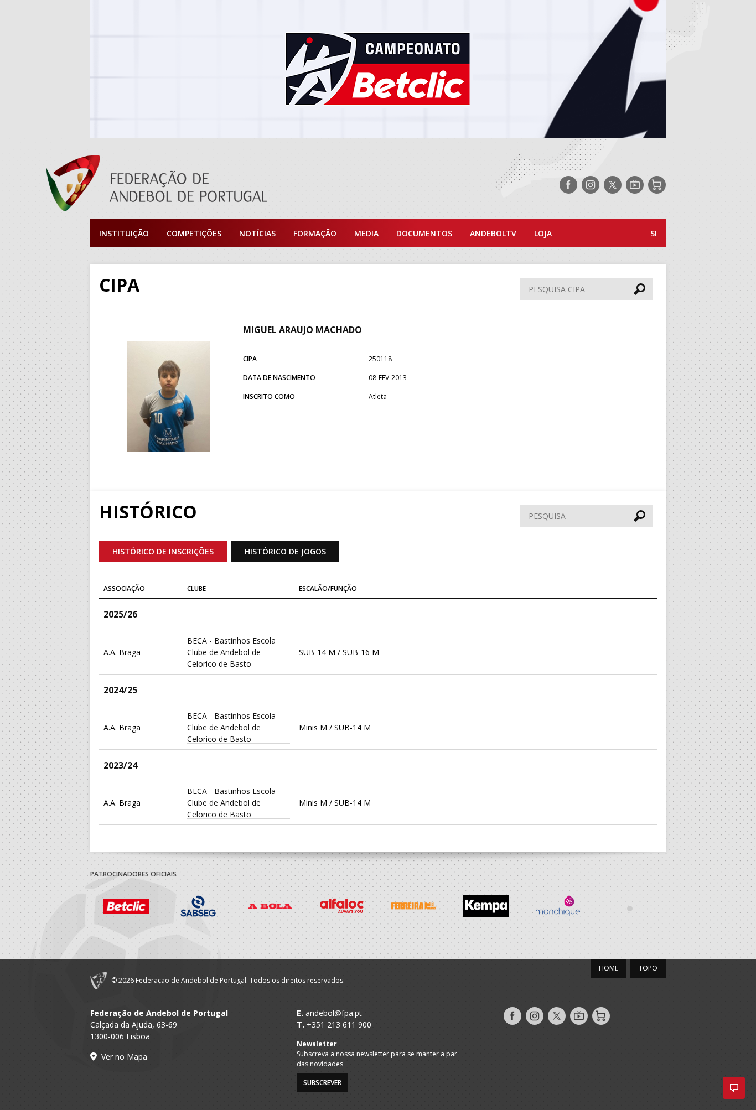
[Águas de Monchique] (557, 908)
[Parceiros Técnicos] (629, 908)
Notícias (257, 233)
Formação (314, 233)
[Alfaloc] (342, 908)
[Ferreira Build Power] (414, 908)
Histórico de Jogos (285, 551)
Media (366, 233)
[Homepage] (201, 185)
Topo (648, 968)
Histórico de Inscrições (163, 551)
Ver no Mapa (124, 1056)
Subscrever (322, 1082)
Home (608, 968)
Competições (194, 233)
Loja (543, 233)
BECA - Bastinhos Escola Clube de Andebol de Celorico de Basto (231, 652)
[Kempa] (485, 908)
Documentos (424, 233)
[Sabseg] (198, 908)
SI (653, 233)
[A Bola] (270, 908)
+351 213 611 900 (339, 1024)
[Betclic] (126, 908)
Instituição (124, 233)
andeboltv (493, 233)
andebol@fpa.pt (333, 1013)
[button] (734, 1088)
